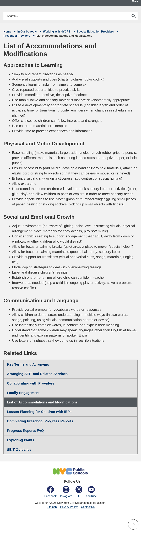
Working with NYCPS (57, 31)
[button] (133, 524)
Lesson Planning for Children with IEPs (39, 412)
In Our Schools (27, 31)
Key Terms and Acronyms (28, 364)
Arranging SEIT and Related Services (37, 374)
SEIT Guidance (19, 449)
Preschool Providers (17, 35)
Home (7, 31)
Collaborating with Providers (30, 383)
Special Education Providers (96, 31)
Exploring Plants (20, 440)
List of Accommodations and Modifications (42, 402)
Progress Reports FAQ (25, 431)
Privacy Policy (69, 506)
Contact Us (88, 506)
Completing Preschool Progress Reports (40, 421)
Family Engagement (23, 393)
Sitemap (52, 506)
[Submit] (134, 16)
